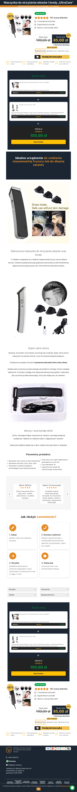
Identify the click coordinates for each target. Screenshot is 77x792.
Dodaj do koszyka (52, 56)
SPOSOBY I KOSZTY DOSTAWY (43, 782)
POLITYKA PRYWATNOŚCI (26, 782)
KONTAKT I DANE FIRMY (10, 782)
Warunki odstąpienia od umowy (58, 782)
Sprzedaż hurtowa (66, 782)
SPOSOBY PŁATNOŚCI (34, 782)
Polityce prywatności (67, 786)
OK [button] (38, 789)
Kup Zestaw (38, 142)
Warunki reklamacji (50, 782)
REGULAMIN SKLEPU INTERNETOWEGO (18, 782)
